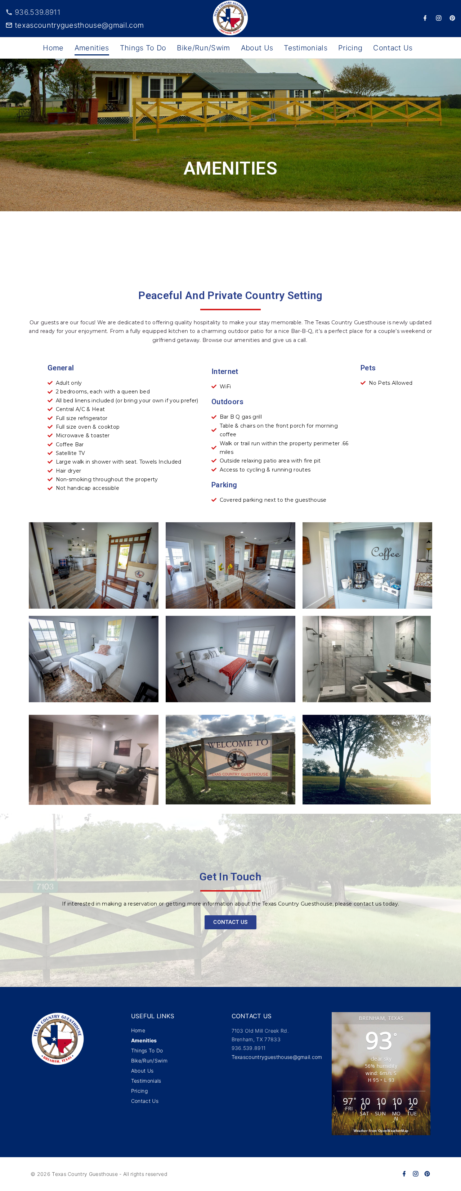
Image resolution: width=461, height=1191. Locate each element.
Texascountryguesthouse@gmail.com (277, 1057)
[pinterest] (452, 18)
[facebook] (425, 18)
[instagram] (438, 18)
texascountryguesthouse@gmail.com (79, 25)
